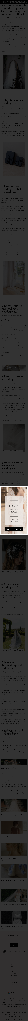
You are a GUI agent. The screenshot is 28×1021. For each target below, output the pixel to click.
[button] (26, 488)
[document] (14, 510)
